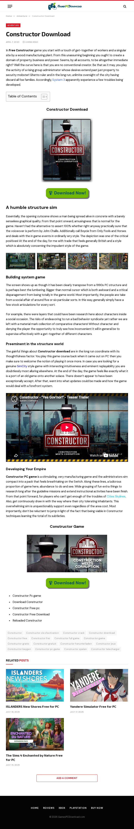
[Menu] (10, 6)
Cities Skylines (116, 496)
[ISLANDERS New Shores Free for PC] (35, 685)
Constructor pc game (47, 649)
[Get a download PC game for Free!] (67, 6)
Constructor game (94, 638)
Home (35, 807)
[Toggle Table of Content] (42, 97)
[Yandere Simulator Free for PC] (99, 685)
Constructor (15, 632)
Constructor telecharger (105, 649)
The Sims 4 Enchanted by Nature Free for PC (34, 757)
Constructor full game (67, 638)
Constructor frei (40, 638)
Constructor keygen (19, 649)
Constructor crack (74, 632)
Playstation (78, 807)
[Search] (124, 6)
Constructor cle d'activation (42, 632)
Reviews (48, 807)
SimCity (22, 366)
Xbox (62, 807)
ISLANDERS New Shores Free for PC (32, 706)
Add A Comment (67, 778)
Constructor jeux (106, 643)
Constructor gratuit (45, 643)
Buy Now (97, 807)
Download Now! (70, 193)
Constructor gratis (18, 643)
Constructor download (102, 632)
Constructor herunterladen (76, 643)
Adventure (13, 25)
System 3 (58, 80)
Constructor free (17, 638)
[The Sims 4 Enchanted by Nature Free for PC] (35, 734)
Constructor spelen (75, 649)
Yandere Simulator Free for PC (93, 706)
